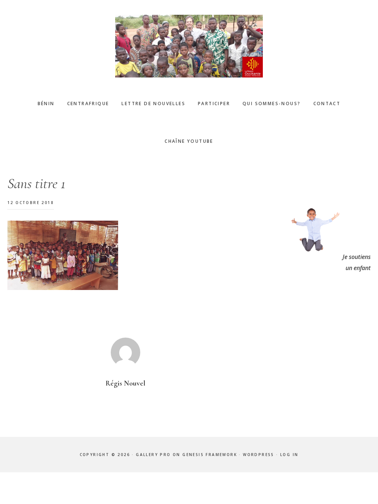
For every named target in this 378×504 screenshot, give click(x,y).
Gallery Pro (153, 454)
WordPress (258, 454)
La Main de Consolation (189, 46)
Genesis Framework (209, 454)
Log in (289, 454)
